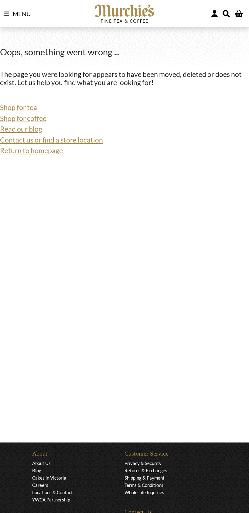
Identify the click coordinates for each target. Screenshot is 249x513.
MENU (21, 13)
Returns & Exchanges (145, 470)
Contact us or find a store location (51, 140)
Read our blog (21, 129)
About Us (41, 463)
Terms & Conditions (143, 485)
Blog (36, 470)
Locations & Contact (52, 492)
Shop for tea (18, 107)
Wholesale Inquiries (144, 492)
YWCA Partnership (51, 499)
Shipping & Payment (144, 477)
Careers (40, 485)
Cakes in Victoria (49, 477)
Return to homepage (31, 150)
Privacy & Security (143, 463)
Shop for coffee (23, 118)
